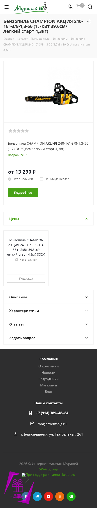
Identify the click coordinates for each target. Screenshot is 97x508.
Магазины (48, 385)
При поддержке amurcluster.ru (50, 474)
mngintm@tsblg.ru (52, 424)
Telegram (37, 496)
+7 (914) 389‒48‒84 (52, 412)
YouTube (48, 496)
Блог (48, 391)
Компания (48, 359)
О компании (48, 366)
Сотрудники (49, 378)
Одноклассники (59, 496)
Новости (48, 372)
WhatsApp (71, 496)
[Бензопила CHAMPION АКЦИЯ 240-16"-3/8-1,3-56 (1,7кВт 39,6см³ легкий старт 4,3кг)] (48, 90)
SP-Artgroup (48, 469)
